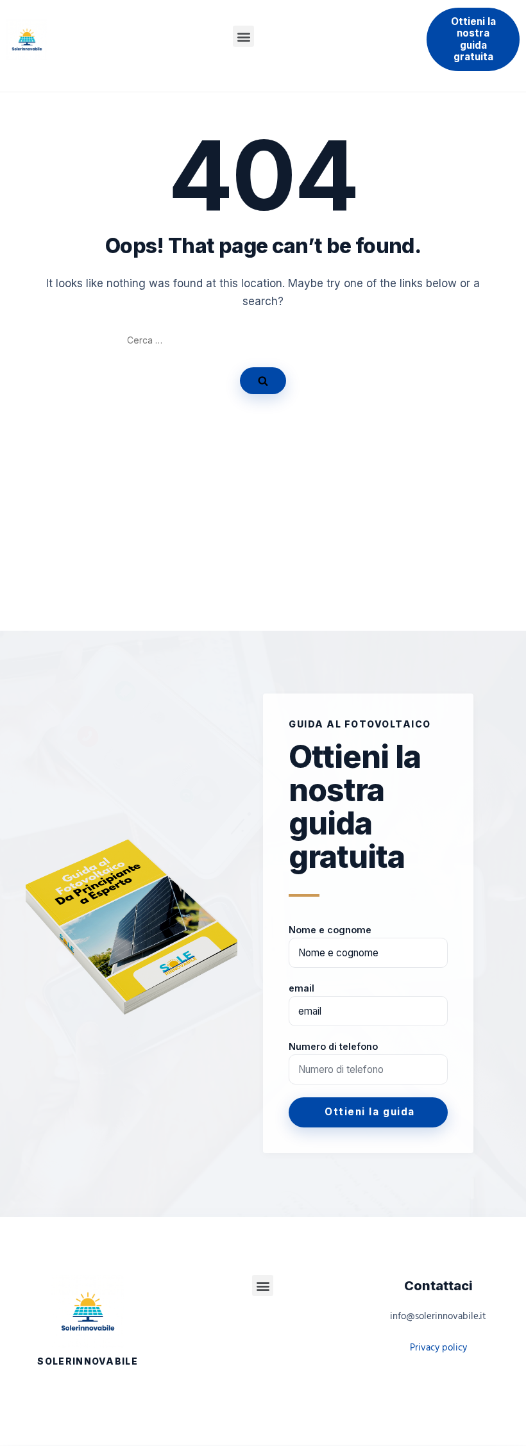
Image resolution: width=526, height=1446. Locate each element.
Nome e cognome (330, 929)
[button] (243, 36)
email (301, 988)
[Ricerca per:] (263, 340)
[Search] (263, 380)
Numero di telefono (333, 1046)
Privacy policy (438, 1348)
